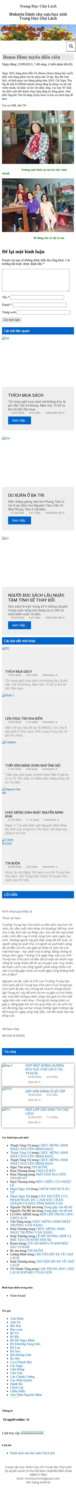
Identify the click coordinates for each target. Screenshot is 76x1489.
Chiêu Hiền (17, 1391)
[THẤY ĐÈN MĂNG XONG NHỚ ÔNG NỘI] (12, 750)
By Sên (15, 1358)
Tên (6, 297)
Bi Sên (14, 1336)
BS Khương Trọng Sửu (25, 1344)
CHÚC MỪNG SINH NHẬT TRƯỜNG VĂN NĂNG (40, 1223)
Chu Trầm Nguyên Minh (26, 1394)
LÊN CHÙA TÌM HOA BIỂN (23, 719)
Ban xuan (16, 1329)
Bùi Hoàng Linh (20, 1355)
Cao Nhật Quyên (21, 1380)
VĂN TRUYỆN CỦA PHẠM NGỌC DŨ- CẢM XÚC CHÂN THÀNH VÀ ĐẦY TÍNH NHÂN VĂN (39, 1199)
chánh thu (16, 1384)
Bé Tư (14, 1333)
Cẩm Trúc (16, 1373)
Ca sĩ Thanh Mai (21, 1362)
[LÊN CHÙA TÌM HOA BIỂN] (12, 703)
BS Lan (15, 1347)
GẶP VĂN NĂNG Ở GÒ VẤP (45, 1091)
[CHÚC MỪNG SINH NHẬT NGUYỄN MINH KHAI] (12, 797)
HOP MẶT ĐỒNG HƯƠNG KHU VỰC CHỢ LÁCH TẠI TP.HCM (44, 1069)
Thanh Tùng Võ (20, 1152)
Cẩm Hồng (17, 1369)
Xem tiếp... (19, 420)
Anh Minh (17, 1318)
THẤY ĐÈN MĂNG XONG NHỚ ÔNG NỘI (33, 765)
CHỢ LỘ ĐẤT (46, 1170)
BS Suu (15, 1351)
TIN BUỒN (12, 863)
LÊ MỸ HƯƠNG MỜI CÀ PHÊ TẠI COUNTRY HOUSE (41, 1237)
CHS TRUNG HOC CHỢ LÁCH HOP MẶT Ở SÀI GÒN (42, 1270)
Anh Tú (15, 1322)
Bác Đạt (15, 1326)
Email (7, 304)
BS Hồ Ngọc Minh (22, 1340)
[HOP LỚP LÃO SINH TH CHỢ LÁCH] (12, 1117)
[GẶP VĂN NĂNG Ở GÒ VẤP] (12, 1097)
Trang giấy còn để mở (58, 1207)
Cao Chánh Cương (22, 1376)
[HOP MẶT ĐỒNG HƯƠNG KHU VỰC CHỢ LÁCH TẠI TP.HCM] (12, 1074)
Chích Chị (16, 1387)
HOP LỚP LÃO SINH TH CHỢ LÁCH (47, 1111)
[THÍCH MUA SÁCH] (12, 657)
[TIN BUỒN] (12, 848)
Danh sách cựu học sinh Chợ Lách (32, 1453)
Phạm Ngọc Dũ (20, 1189)
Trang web (9, 312)
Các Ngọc (16, 1365)
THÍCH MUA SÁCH (18, 672)
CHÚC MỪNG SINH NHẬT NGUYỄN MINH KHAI (39, 1147)
